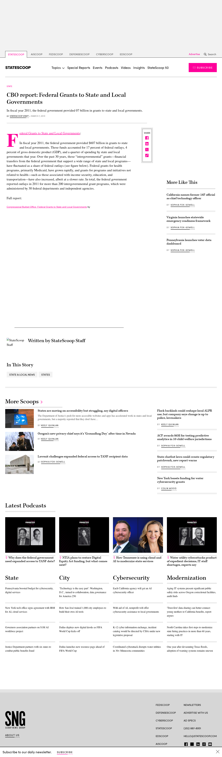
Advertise (194, 54)
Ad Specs (190, 720)
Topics (56, 67)
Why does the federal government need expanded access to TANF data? (30, 559)
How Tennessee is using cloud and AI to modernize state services (137, 559)
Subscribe (205, 67)
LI (197, 743)
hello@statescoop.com (200, 736)
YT (209, 743)
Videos (126, 67)
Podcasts (111, 67)
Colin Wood (168, 488)
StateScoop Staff (19, 116)
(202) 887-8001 (192, 728)
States (45, 374)
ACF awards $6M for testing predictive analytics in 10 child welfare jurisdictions (184, 437)
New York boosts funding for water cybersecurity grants (180, 480)
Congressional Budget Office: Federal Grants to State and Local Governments (47, 207)
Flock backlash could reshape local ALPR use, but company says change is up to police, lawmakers (184, 414)
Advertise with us (196, 712)
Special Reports (78, 67)
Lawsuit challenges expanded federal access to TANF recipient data (83, 456)
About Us (12, 735)
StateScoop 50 (158, 67)
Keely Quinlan (50, 425)
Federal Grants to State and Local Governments (50, 133)
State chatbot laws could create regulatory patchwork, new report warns (185, 458)
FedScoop (56, 54)
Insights (139, 67)
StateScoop (16, 54)
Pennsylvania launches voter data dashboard (189, 242)
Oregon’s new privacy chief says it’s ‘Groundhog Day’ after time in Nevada (87, 434)
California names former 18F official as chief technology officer (191, 196)
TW (191, 743)
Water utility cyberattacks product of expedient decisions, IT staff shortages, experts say (192, 561)
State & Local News (22, 374)
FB (185, 743)
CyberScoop (104, 54)
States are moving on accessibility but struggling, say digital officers (83, 411)
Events (97, 67)
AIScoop (36, 54)
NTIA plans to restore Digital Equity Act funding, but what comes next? (83, 561)
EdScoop (126, 54)
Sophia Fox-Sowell (183, 204)
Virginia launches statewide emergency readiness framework (188, 219)
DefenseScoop (79, 54)
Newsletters (192, 705)
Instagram (204, 743)
